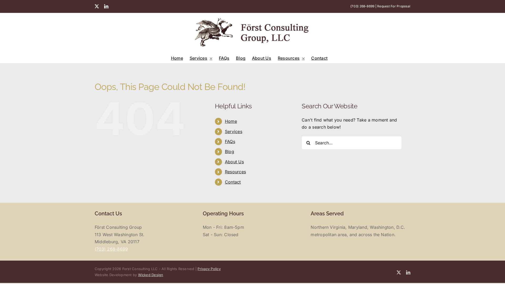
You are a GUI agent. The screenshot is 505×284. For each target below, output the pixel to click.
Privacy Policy (209, 269)
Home (231, 121)
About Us (234, 161)
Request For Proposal (393, 6)
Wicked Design (150, 275)
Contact (233, 182)
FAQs (230, 141)
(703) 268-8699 (362, 6)
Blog (229, 151)
